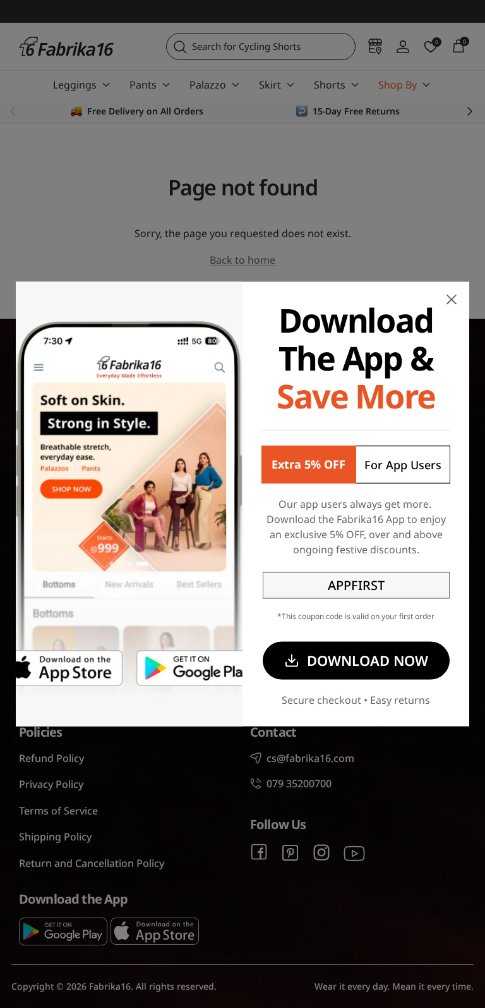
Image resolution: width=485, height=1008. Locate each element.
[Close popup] (451, 300)
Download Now (367, 660)
